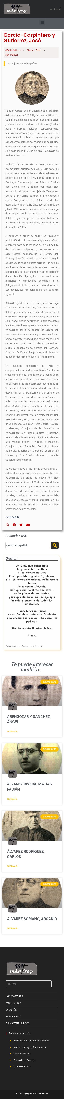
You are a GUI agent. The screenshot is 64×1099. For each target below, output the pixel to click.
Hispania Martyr (21, 1053)
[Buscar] (55, 545)
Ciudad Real (34, 50)
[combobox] (27, 545)
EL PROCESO (13, 1016)
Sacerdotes (11, 54)
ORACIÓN (11, 1009)
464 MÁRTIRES (14, 996)
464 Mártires (12, 50)
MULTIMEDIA (13, 1003)
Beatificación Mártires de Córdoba (31, 1040)
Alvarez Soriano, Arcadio (32, 919)
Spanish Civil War (22, 1066)
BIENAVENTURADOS (18, 1023)
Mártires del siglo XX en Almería (29, 1047)
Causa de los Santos (23, 1060)
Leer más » (12, 731)
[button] (42, 22)
